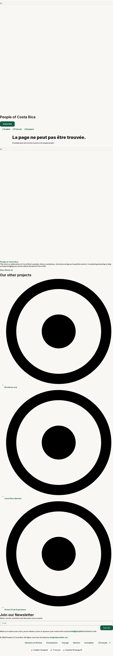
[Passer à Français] (17, 129)
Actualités (89, 643)
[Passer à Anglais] (6, 129)
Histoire (76, 643)
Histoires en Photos (33, 643)
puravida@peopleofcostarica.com (81, 631)
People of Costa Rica (18, 117)
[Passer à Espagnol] (29, 129)
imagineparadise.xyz (59, 637)
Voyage (65, 643)
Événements (51, 643)
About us (9, 270)
